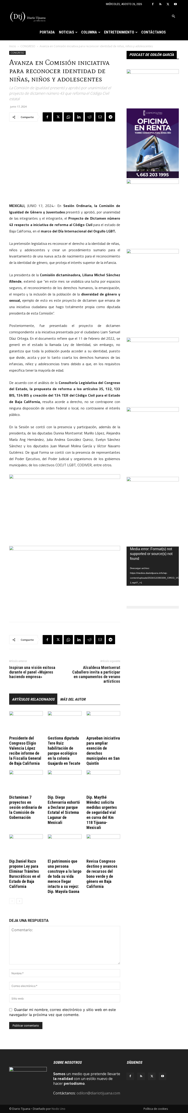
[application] (153, 566)
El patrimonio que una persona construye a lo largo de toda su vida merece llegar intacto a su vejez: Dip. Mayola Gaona (64, 876)
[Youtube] (175, 4)
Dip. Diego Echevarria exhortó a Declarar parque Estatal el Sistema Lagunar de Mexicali (64, 810)
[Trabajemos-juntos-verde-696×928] (153, 410)
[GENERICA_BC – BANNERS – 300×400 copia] (153, 480)
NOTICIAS (66, 32)
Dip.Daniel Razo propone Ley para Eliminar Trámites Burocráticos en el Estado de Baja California (24, 874)
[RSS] (160, 4)
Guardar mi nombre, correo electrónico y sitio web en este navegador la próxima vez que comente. (62, 1012)
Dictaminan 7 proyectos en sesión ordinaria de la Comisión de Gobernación (25, 807)
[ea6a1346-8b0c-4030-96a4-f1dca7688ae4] (153, 252)
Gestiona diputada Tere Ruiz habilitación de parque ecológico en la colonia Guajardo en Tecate (64, 751)
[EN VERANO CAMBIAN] (153, 340)
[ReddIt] (89, 117)
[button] (173, 16)
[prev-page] (12, 901)
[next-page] (19, 901)
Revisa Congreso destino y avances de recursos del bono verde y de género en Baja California (101, 874)
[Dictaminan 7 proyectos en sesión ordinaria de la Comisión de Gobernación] (26, 781)
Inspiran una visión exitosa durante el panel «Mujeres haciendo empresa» (32, 672)
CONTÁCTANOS (153, 32)
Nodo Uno (58, 1109)
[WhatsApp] (68, 117)
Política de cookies (156, 1109)
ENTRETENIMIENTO (119, 32)
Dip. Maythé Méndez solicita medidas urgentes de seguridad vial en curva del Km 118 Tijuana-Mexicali (101, 812)
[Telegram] (110, 117)
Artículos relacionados (33, 699)
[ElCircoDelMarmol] (153, 72)
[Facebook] (152, 4)
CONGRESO (27, 46)
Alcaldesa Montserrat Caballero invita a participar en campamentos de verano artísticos (96, 674)
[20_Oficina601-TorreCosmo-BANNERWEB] (153, 176)
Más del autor (73, 699)
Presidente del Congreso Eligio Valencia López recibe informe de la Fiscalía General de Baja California (25, 751)
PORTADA (47, 32)
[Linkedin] (78, 117)
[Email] (100, 117)
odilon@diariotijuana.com (98, 1093)
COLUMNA (89, 32)
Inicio (12, 46)
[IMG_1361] (153, 182)
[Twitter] (167, 4)
